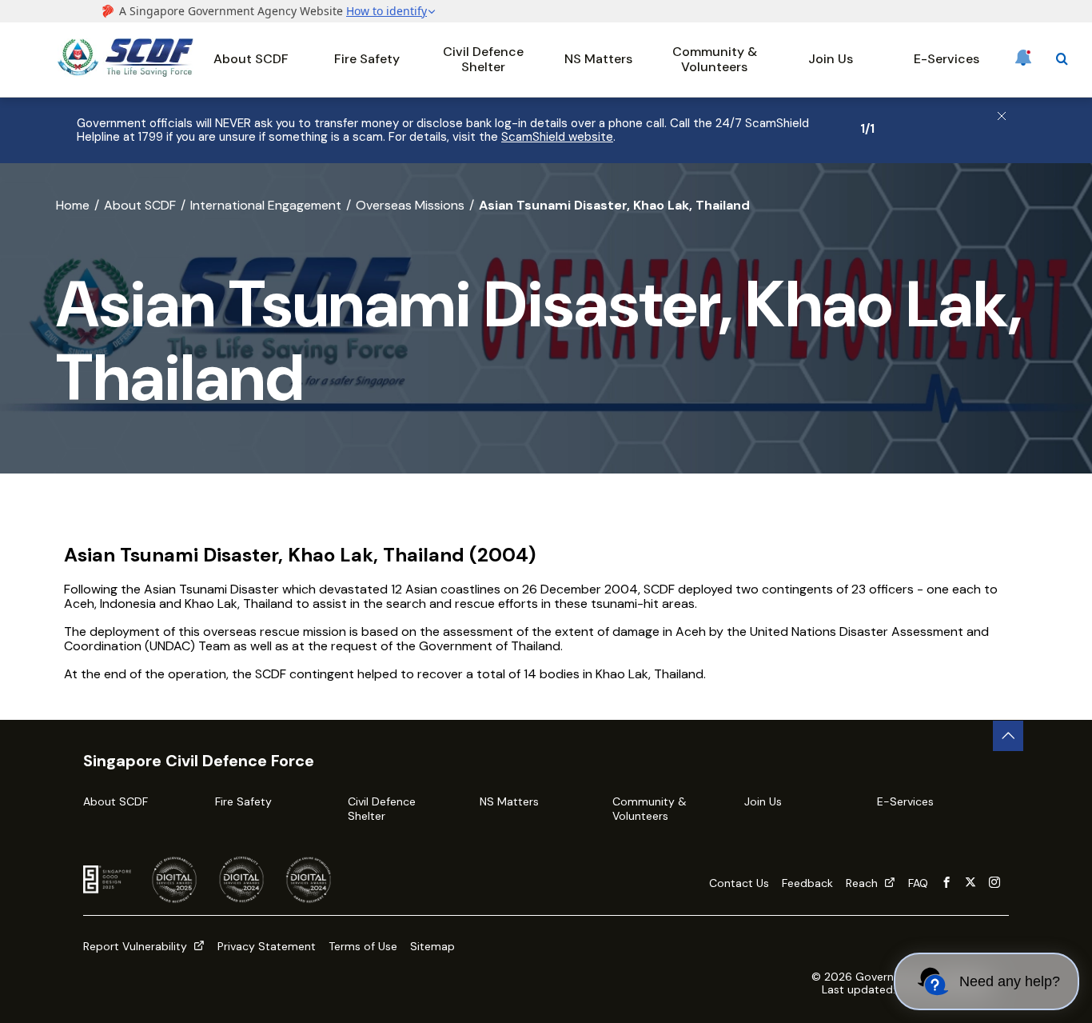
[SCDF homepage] (125, 72)
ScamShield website (557, 137)
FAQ (918, 883)
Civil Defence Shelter (483, 58)
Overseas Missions (410, 205)
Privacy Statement (266, 946)
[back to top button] (1008, 736)
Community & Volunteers (714, 58)
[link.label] (946, 883)
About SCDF (251, 58)
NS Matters (598, 58)
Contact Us (739, 883)
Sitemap (432, 946)
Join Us (830, 58)
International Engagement (265, 205)
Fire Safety (367, 58)
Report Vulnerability (136, 946)
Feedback (807, 883)
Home (73, 205)
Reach (863, 883)
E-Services (946, 58)
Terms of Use (363, 946)
